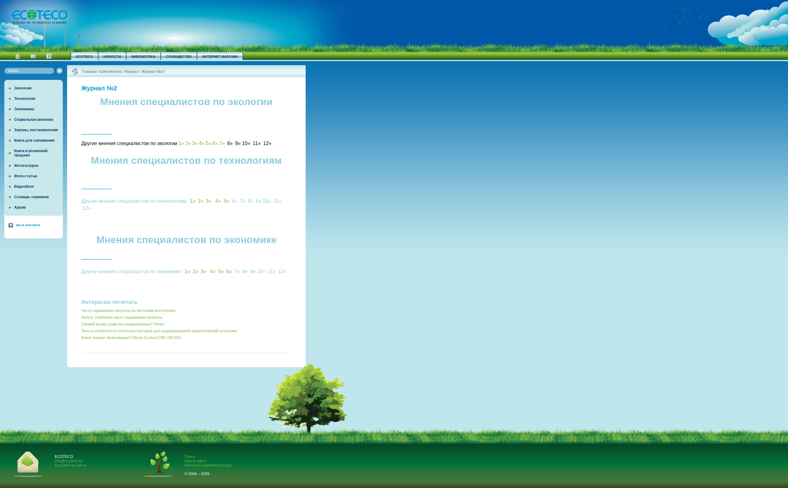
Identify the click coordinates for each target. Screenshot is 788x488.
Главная (89, 71)
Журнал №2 (152, 71)
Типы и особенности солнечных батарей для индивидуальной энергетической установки (159, 331)
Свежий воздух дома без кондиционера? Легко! (122, 324)
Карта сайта (195, 461)
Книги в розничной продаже (30, 153)
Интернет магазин (220, 56)
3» (195, 143)
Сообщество (179, 56)
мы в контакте (28, 225)
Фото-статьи (25, 176)
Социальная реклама (33, 119)
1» (181, 143)
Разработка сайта (70, 465)
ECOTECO (84, 56)
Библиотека (143, 56)
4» (201, 143)
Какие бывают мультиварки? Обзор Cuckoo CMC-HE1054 (131, 338)
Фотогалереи (26, 165)
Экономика (24, 109)
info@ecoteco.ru (68, 461)
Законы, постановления (36, 130)
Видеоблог (24, 186)
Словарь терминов (31, 197)
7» (222, 143)
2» (188, 143)
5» (208, 143)
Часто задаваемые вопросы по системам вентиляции (128, 311)
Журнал (131, 71)
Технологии (24, 98)
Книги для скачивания (34, 140)
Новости (112, 56)
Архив (20, 207)
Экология (22, 88)
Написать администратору (208, 465)
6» (215, 143)
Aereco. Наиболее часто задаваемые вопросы (122, 317)
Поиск (190, 457)
